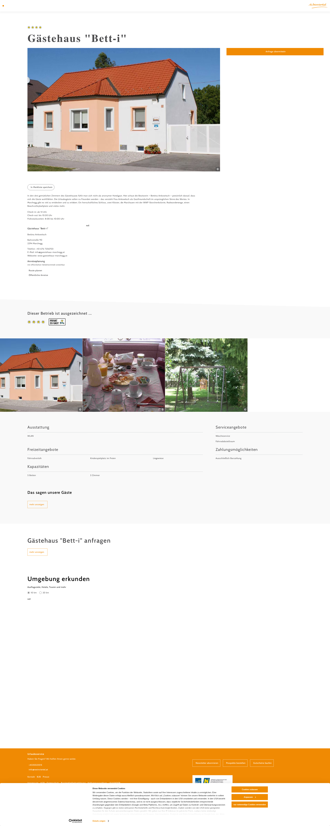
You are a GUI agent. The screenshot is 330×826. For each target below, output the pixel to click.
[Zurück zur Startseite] (318, 5)
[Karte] (10, 5)
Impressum (32, 783)
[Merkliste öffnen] (14, 5)
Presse (46, 777)
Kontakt (31, 777)
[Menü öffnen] (3, 5)
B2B (39, 777)
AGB (42, 783)
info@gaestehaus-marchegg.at (50, 252)
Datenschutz (53, 783)
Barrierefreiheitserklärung (73, 783)
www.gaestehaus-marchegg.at (52, 255)
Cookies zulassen (250, 789)
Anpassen (248, 797)
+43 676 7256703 (44, 249)
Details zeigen (99, 821)
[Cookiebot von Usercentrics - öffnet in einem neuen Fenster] (75, 821)
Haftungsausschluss (97, 783)
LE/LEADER (115, 783)
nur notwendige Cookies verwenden (249, 804)
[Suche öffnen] (18, 5)
